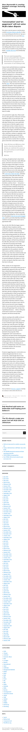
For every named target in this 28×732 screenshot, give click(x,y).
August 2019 (6, 627)
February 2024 (7, 528)
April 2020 (6, 613)
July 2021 (5, 585)
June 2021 (5, 587)
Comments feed (7, 721)
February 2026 (7, 484)
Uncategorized (7, 691)
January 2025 (6, 508)
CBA (9, 397)
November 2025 (7, 489)
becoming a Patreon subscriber (13, 32)
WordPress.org (7, 722)
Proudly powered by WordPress (17, 729)
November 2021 (7, 578)
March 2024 (6, 526)
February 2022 (7, 572)
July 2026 (5, 477)
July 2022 (5, 563)
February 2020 (7, 616)
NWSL (5, 684)
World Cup (6, 704)
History (5, 662)
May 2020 (6, 611)
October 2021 (6, 579)
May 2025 (5, 500)
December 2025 (7, 488)
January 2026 (6, 486)
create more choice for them (11, 173)
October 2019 (6, 624)
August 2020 (6, 605)
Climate (5, 653)
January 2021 (6, 596)
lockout (12, 397)
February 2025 (7, 506)
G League (5, 660)
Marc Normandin (7, 395)
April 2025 (6, 502)
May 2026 (5, 480)
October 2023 (6, 535)
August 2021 (6, 583)
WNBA (5, 701)
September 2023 (7, 537)
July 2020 (5, 607)
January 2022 (6, 574)
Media (22, 395)
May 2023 (5, 545)
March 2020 (6, 614)
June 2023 (5, 543)
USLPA (5, 695)
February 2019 (7, 638)
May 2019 (5, 633)
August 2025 (6, 495)
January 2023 (6, 552)
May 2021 (5, 589)
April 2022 (6, 568)
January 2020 (6, 618)
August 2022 (6, 561)
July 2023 (5, 541)
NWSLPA (5, 686)
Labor (4, 666)
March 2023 (6, 548)
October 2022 (6, 557)
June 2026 (6, 478)
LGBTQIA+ (6, 668)
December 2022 (7, 554)
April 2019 (6, 635)
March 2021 (6, 592)
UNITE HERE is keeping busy (10, 455)
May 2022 (5, 567)
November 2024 (7, 511)
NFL (4, 680)
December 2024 (7, 510)
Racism (5, 690)
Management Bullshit (9, 669)
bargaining (5, 397)
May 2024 (5, 522)
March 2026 (6, 482)
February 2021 (7, 594)
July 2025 (5, 497)
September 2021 (7, 581)
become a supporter (16, 388)
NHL (4, 682)
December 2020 (7, 598)
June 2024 (6, 521)
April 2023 (6, 546)
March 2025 (6, 504)
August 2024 (6, 517)
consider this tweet (11, 50)
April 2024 (6, 524)
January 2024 (6, 530)
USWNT (5, 699)
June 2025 (5, 499)
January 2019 (6, 640)
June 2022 (5, 565)
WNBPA (5, 702)
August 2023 (6, 539)
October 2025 (6, 491)
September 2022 (7, 559)
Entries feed (6, 719)
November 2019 (7, 622)
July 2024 (5, 519)
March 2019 (6, 636)
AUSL (4, 651)
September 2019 (7, 625)
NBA (4, 677)
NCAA (4, 679)
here (23, 36)
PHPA (4, 688)
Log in (5, 717)
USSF (4, 697)
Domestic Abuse (7, 656)
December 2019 (7, 620)
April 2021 (6, 590)
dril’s (8, 83)
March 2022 (6, 570)
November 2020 (7, 600)
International (6, 664)
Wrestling (6, 706)
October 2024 (6, 513)
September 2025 (7, 493)
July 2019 (5, 629)
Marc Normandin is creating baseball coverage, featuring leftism (13, 6)
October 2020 (6, 602)
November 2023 (7, 534)
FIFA (4, 658)
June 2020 (6, 609)
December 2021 (7, 576)
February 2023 (7, 550)
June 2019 (5, 631)
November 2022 (7, 556)
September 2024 (7, 515)
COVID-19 (5, 655)
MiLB (4, 673)
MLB (25, 395)
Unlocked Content (8, 693)
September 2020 (7, 603)
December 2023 (7, 532)
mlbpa (15, 397)
